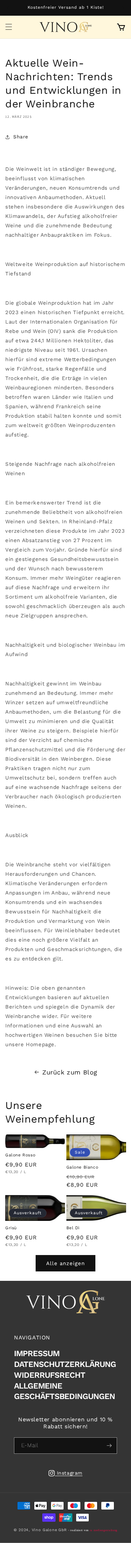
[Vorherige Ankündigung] (7, 7)
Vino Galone (44, 1530)
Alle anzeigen (65, 1263)
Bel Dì (73, 1227)
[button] (8, 27)
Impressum (36, 1353)
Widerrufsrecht (49, 1375)
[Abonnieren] (109, 1445)
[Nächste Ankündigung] (123, 7)
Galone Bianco (82, 1167)
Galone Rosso (20, 1155)
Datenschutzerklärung (65, 1364)
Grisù (11, 1227)
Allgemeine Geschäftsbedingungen (64, 1391)
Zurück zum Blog (69, 1072)
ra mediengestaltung (103, 1530)
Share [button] (20, 136)
